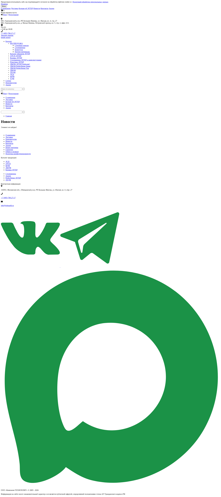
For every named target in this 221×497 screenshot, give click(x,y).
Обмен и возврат (12, 152)
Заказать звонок (7, 35)
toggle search (5, 37)
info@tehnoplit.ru (7, 206)
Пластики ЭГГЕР (17, 62)
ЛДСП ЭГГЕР (15, 56)
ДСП (7, 162)
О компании (6, 8)
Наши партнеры (12, 148)
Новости (36, 8)
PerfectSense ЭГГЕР (13, 178)
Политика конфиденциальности (18, 154)
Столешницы (11, 174)
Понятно (4, 4)
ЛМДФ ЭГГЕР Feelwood (19, 64)
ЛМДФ (13, 70)
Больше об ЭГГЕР (26, 8)
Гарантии (9, 150)
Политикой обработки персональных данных (90, 2)
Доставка (14, 8)
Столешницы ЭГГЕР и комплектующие (25, 60)
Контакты (44, 8)
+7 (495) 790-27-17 (8, 33)
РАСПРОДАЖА (16, 43)
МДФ (12, 77)
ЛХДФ (8, 180)
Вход (5, 15)
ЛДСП (8, 164)
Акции (51, 8)
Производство (11, 139)
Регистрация (13, 15)
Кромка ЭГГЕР (16, 58)
